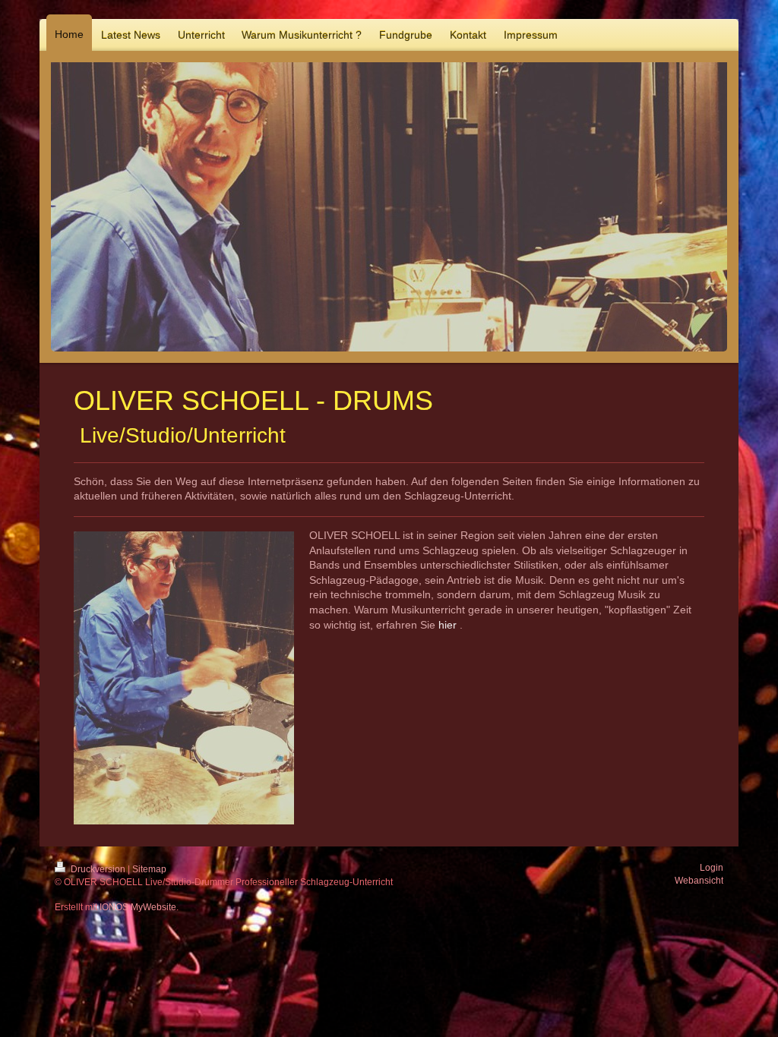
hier (447, 625)
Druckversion (98, 869)
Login (711, 867)
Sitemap (149, 869)
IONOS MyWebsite (138, 907)
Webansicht (699, 880)
